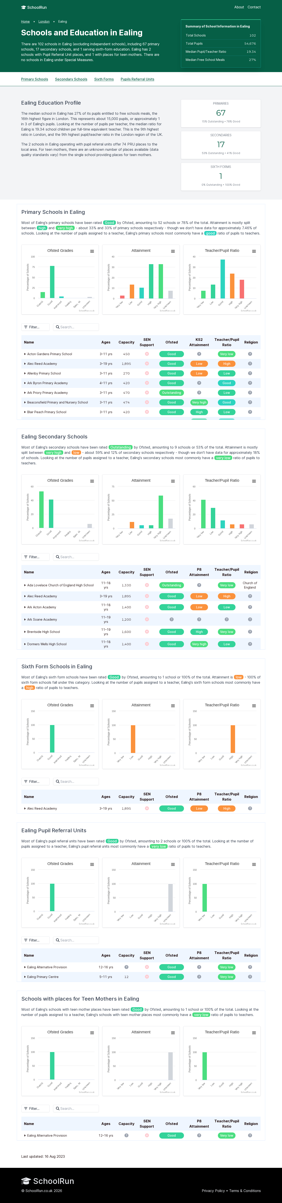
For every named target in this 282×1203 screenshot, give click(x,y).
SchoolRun (36, 7)
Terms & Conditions (245, 1190)
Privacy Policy (213, 1190)
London (44, 21)
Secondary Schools (71, 79)
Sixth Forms (104, 79)
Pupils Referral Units (137, 79)
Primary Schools (34, 79)
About (239, 7)
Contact (254, 7)
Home (25, 21)
